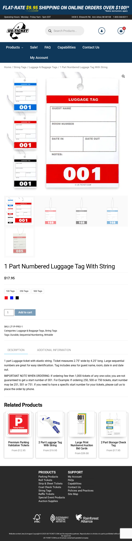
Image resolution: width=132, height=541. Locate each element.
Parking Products (48, 476)
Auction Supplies (48, 501)
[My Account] (101, 30)
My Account (75, 476)
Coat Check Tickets (49, 487)
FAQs (71, 480)
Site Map (73, 494)
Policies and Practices (81, 490)
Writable (48, 334)
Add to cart (25, 312)
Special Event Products (51, 497)
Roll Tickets (45, 480)
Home (7, 67)
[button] (123, 76)
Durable (14, 334)
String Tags (20, 67)
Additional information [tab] (54, 350)
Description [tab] (16, 350)
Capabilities (74, 483)
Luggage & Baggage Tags (43, 67)
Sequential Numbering (31, 334)
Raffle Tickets (46, 494)
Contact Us (74, 487)
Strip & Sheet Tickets (50, 483)
